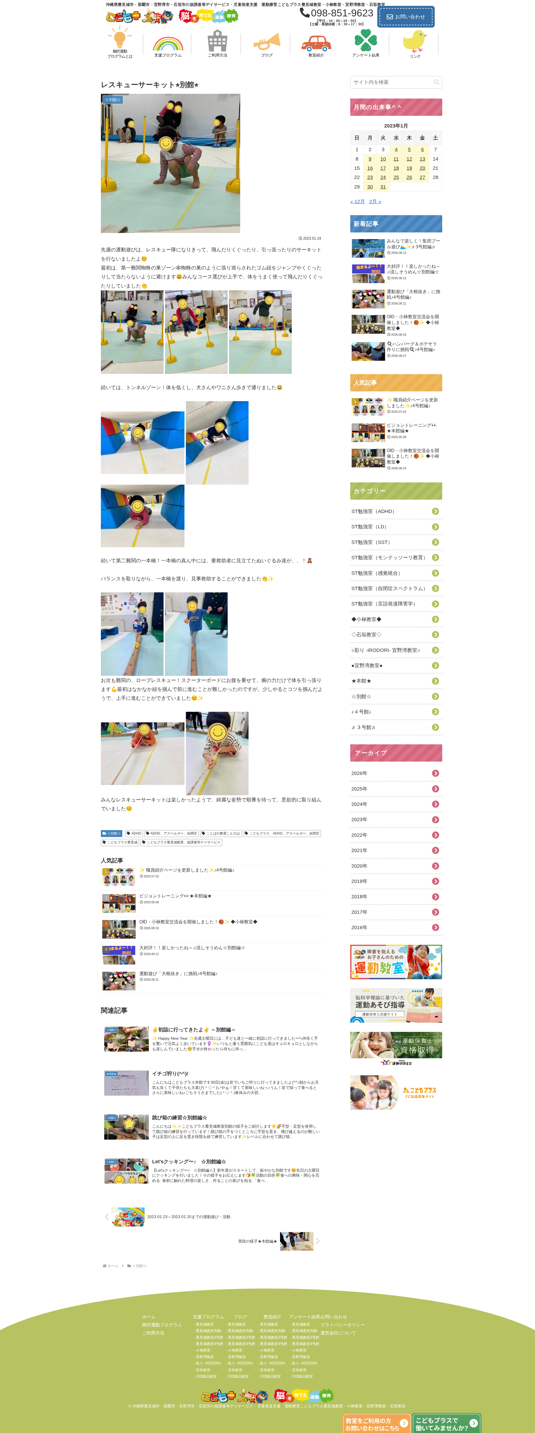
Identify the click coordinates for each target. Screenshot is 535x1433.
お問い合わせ (410, 16)
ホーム (148, 1316)
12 (409, 159)
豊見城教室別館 (208, 1331)
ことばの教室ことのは (223, 833)
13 (422, 159)
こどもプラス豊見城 (122, 842)
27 (422, 177)
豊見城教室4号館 (209, 1344)
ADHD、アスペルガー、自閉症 (173, 833)
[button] (436, 82)
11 (396, 159)
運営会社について (338, 1333)
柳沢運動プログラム (162, 1324)
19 (409, 168)
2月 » (375, 201)
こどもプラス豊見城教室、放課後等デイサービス (183, 842)
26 (409, 177)
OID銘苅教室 (206, 1376)
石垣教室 (203, 1370)
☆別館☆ (114, 833)
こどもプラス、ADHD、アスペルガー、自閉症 (284, 833)
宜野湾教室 (205, 1357)
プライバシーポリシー (342, 1324)
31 (383, 187)
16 (370, 168)
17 (383, 168)
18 (396, 168)
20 (422, 168)
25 (396, 177)
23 (370, 177)
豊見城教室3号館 (209, 1337)
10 (383, 159)
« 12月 (357, 201)
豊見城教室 (205, 1324)
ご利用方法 (153, 1333)
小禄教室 (203, 1350)
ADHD (136, 833)
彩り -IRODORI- (209, 1363)
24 (383, 177)
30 (370, 187)
